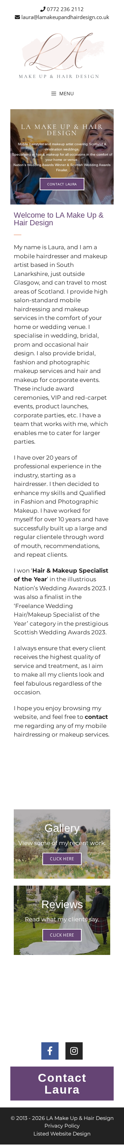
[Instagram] (74, 1051)
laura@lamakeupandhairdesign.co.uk (64, 17)
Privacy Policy (62, 1125)
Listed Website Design (62, 1133)
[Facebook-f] (50, 1051)
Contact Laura (62, 184)
